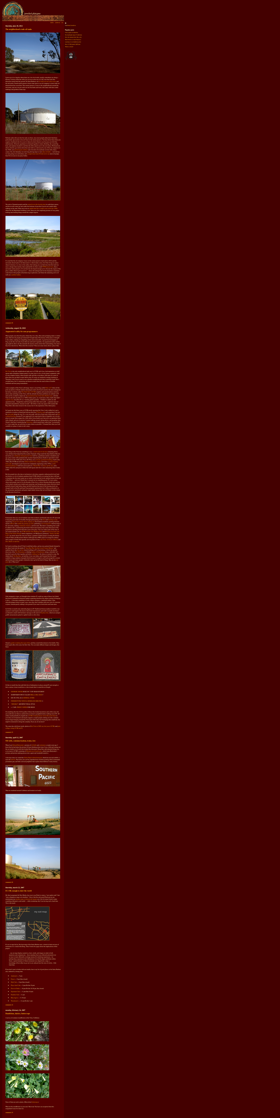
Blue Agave (14, 998)
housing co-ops (52, 520)
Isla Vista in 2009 (36, 726)
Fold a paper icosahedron (71, 32)
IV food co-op (40, 412)
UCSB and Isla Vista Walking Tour (32, 531)
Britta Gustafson (71, 25)
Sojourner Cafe (15, 991)
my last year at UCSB (48, 726)
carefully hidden (16, 275)
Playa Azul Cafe (15, 985)
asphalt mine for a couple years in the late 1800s (43, 208)
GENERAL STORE (28, 698)
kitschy (38, 460)
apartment (44, 460)
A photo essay (9, 400)
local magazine (46, 524)
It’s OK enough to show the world (18, 890)
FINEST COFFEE (22, 707)
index (52, 22)
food (44, 520)
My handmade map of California (73, 35)
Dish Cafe (14, 982)
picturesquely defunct (21, 150)
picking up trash (29, 524)
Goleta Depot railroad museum (33, 758)
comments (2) (9, 1005)
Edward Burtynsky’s (18, 745)
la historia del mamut (30, 899)
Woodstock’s (14, 1001)
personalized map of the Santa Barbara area (39, 396)
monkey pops (20, 899)
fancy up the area (48, 466)
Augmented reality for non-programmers (21, 331)
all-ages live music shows (19, 522)
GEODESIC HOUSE (17, 692)
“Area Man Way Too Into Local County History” (39, 548)
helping (30, 522)
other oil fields (46, 152)
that (22, 550)
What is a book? (69, 46)
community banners (25, 526)
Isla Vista (8, 371)
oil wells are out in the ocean (47, 81)
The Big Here (17, 556)
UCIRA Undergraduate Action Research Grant (42, 716)
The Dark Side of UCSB (29, 392)
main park (11, 414)
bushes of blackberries (38, 552)
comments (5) (9, 732)
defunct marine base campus (32, 462)
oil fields (34, 745)
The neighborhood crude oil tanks (18, 29)
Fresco (13, 979)
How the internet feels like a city (73, 37)
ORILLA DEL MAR (36, 695)
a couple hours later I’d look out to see (38, 154)
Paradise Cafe (15, 995)
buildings (50, 460)
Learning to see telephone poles (73, 42)
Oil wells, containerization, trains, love (20, 740)
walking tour (36, 554)
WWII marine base (48, 267)
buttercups (35, 1102)
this (18, 550)
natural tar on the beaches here (37, 204)
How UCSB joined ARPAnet (72, 44)
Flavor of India (15, 988)
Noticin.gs (29, 422)
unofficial (20, 524)
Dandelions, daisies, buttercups (17, 1013)
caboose (13, 759)
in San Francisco (73, 39)
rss (62, 22)
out (34, 522)
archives (57, 22)
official (12, 524)
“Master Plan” (37, 466)
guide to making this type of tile (20, 643)
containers (42, 745)
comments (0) (9, 323)
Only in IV (49, 388)
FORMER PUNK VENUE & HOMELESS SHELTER (26, 701)
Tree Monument (20, 552)
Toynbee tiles (45, 613)
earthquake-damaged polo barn (23, 456)
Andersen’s (14, 976)
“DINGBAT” (14, 704)
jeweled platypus (32, 13)
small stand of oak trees (40, 452)
